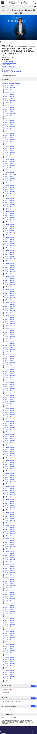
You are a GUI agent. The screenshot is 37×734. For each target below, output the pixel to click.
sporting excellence (8, 66)
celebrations (6, 64)
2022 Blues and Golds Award (12, 83)
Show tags (6, 689)
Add (33, 685)
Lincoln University (7, 61)
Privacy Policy (3, 731)
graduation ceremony (9, 63)
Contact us (34, 731)
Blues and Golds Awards (10, 68)
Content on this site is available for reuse (21, 731)
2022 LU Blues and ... (11, 85)
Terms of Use (3, 733)
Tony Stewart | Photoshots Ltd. (12, 71)
